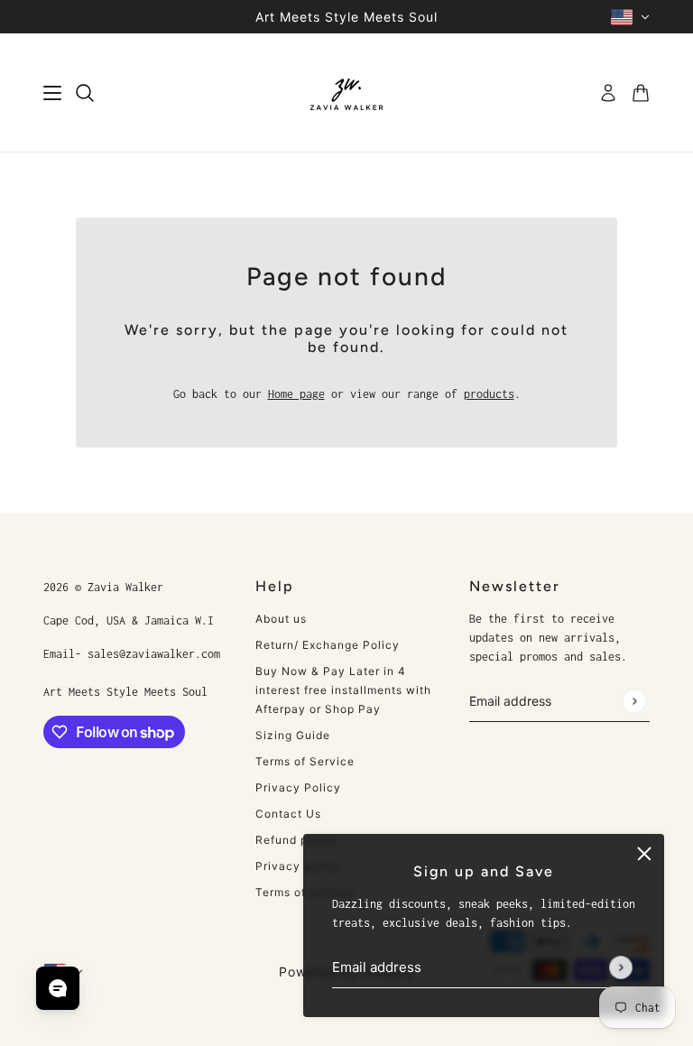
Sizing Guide (292, 735)
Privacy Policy (298, 787)
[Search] (85, 93)
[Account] (608, 93)
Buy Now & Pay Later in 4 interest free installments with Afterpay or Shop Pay (343, 690)
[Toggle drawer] (52, 93)
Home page (296, 394)
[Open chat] (57, 988)
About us (281, 618)
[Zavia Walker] (346, 93)
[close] (644, 854)
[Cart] (641, 93)
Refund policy (296, 840)
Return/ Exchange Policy (327, 645)
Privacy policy (297, 866)
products (489, 394)
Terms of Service (305, 761)
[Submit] (621, 967)
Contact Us (288, 813)
